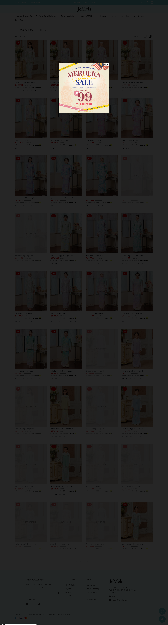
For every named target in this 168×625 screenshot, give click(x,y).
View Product (31, 620)
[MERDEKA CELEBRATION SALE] (84, 87)
